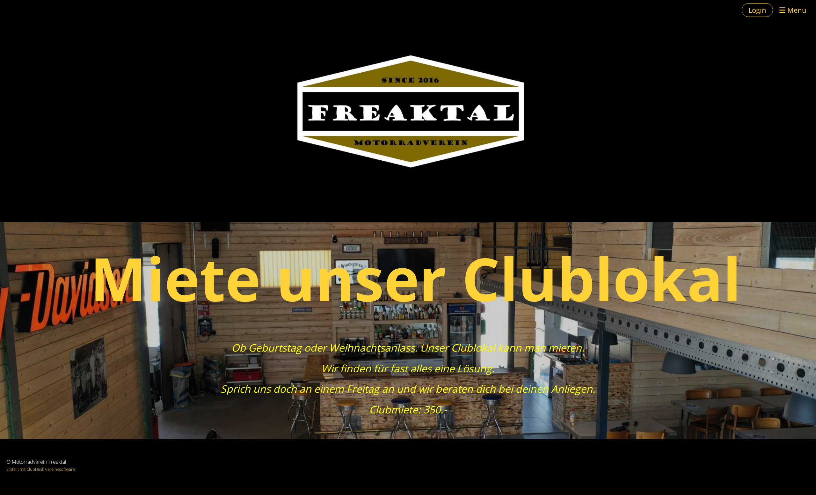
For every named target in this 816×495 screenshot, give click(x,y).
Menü (795, 10)
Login (757, 10)
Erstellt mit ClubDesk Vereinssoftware (40, 469)
